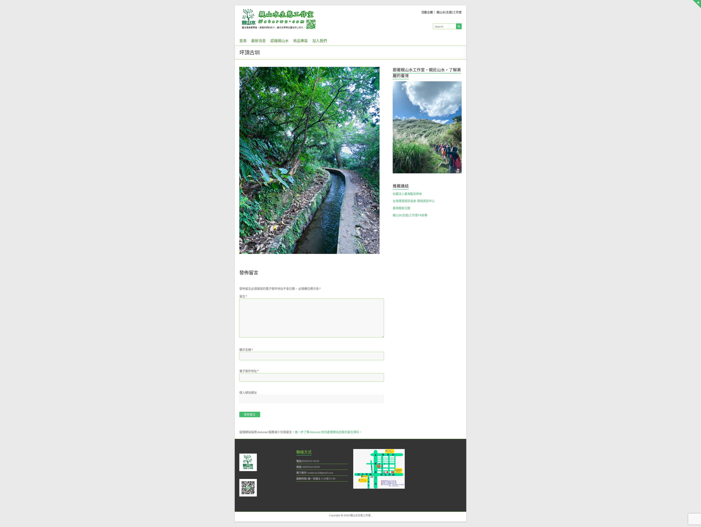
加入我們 (319, 41)
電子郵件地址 (249, 371)
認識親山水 (279, 41)
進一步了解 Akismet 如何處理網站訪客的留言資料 (327, 432)
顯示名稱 (246, 349)
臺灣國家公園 (401, 208)
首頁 (243, 41)
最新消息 (258, 41)
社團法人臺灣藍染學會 (407, 193)
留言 (243, 296)
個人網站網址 (248, 392)
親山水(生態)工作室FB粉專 (410, 215)
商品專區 (300, 41)
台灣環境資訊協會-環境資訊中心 (414, 201)
